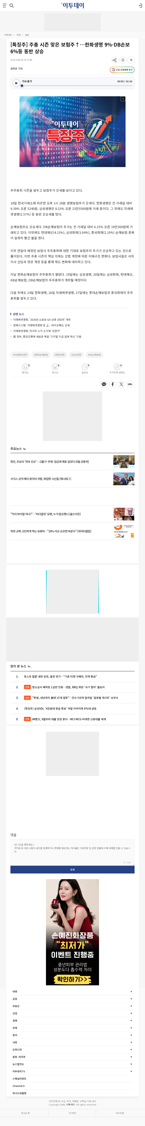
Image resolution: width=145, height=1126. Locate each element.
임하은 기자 (16, 68)
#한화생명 (60, 354)
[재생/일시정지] (16, 83)
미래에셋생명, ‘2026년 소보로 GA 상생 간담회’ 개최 (42, 319)
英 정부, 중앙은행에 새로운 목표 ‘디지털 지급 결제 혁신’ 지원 (47, 336)
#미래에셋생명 (20, 354)
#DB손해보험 (94, 354)
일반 (27, 34)
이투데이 (8, 34)
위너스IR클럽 (19, 1093)
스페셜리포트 (19, 1078)
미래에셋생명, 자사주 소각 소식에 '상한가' (36, 331)
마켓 (19, 34)
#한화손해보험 (41, 354)
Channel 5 (19, 1086)
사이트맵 (119, 1113)
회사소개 (25, 1113)
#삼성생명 (76, 354)
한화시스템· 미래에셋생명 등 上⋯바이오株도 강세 (41, 325)
